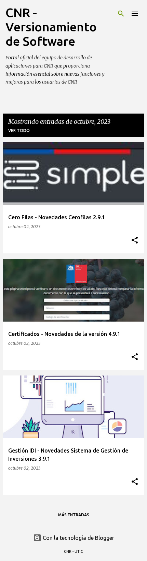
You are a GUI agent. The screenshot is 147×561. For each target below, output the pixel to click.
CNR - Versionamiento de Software (51, 26)
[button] (135, 240)
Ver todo (19, 130)
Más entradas (73, 515)
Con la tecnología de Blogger (77, 538)
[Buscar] (121, 13)
